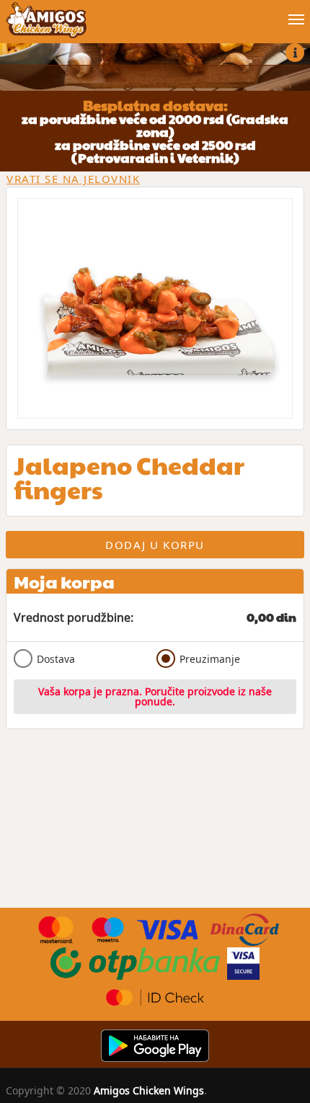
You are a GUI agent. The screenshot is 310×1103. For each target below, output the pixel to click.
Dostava (56, 659)
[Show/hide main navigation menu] (155, 13)
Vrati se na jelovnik (73, 178)
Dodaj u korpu (155, 544)
